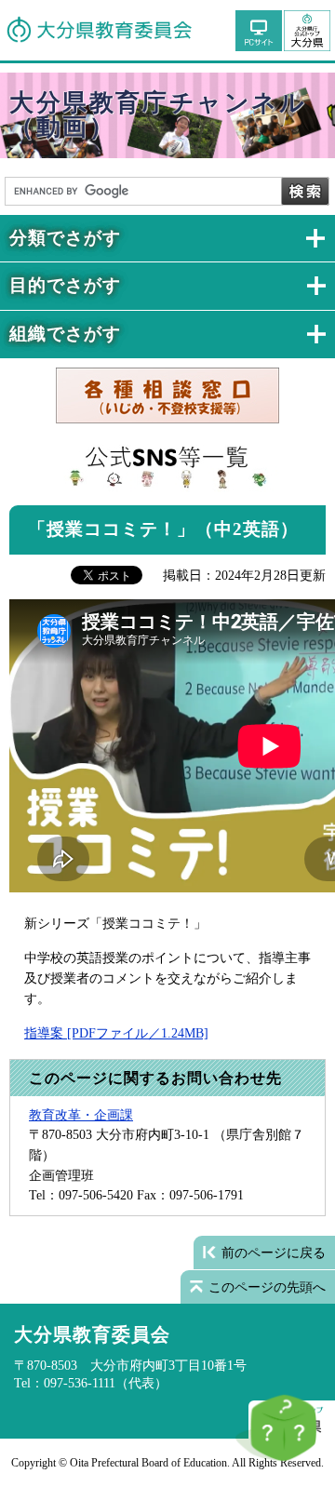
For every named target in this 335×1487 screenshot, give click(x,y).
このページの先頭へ (267, 1286)
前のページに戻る (273, 1252)
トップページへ (307, 30)
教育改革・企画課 (81, 1114)
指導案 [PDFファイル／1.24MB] (116, 1032)
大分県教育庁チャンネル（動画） (158, 115)
